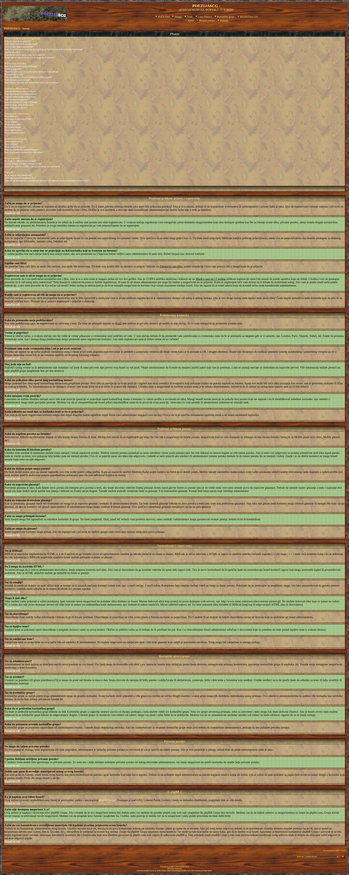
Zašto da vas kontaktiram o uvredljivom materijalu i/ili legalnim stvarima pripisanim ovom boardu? (47, 180)
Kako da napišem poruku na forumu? (21, 91)
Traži (189, 16)
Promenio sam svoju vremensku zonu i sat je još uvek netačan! (31, 71)
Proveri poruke (207, 20)
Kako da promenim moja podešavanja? (21, 66)
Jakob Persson (162, 871)
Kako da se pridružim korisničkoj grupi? (22, 149)
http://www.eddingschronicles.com (178, 871)
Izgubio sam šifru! (12, 52)
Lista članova (205, 16)
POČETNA (164, 16)
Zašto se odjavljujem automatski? (19, 46)
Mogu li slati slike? (13, 124)
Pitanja (178, 16)
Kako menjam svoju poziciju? (17, 80)
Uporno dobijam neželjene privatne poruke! (23, 163)
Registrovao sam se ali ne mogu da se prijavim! (25, 55)
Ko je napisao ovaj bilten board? (18, 175)
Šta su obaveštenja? (13, 127)
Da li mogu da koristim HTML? (18, 119)
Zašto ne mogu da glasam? (16, 107)
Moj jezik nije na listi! (14, 74)
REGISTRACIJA (249, 16)
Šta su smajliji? (11, 122)
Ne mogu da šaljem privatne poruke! (20, 161)
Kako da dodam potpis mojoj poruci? (20, 96)
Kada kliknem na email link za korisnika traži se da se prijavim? (32, 82)
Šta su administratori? (14, 141)
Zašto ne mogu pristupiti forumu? (19, 105)
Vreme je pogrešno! (13, 69)
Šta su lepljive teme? (13, 130)
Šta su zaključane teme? (15, 132)
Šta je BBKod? (11, 116)
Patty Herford (207, 871)
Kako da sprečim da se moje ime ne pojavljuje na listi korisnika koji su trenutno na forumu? (44, 49)
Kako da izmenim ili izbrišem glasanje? (21, 102)
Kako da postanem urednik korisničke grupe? (24, 152)
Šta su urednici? (11, 144)
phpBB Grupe (107, 800)
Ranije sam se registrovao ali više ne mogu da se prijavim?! (30, 57)
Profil (191, 20)
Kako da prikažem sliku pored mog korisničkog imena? (28, 77)
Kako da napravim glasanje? (17, 99)
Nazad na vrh (12, 213)
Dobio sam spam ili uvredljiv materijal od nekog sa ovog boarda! (32, 166)
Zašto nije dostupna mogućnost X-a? (20, 178)
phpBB (171, 867)
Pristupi (224, 20)
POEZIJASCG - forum (17, 28)
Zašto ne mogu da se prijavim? (18, 41)
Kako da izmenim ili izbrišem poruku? (21, 94)
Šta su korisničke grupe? (15, 147)
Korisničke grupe (226, 16)
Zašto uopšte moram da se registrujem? (21, 44)
